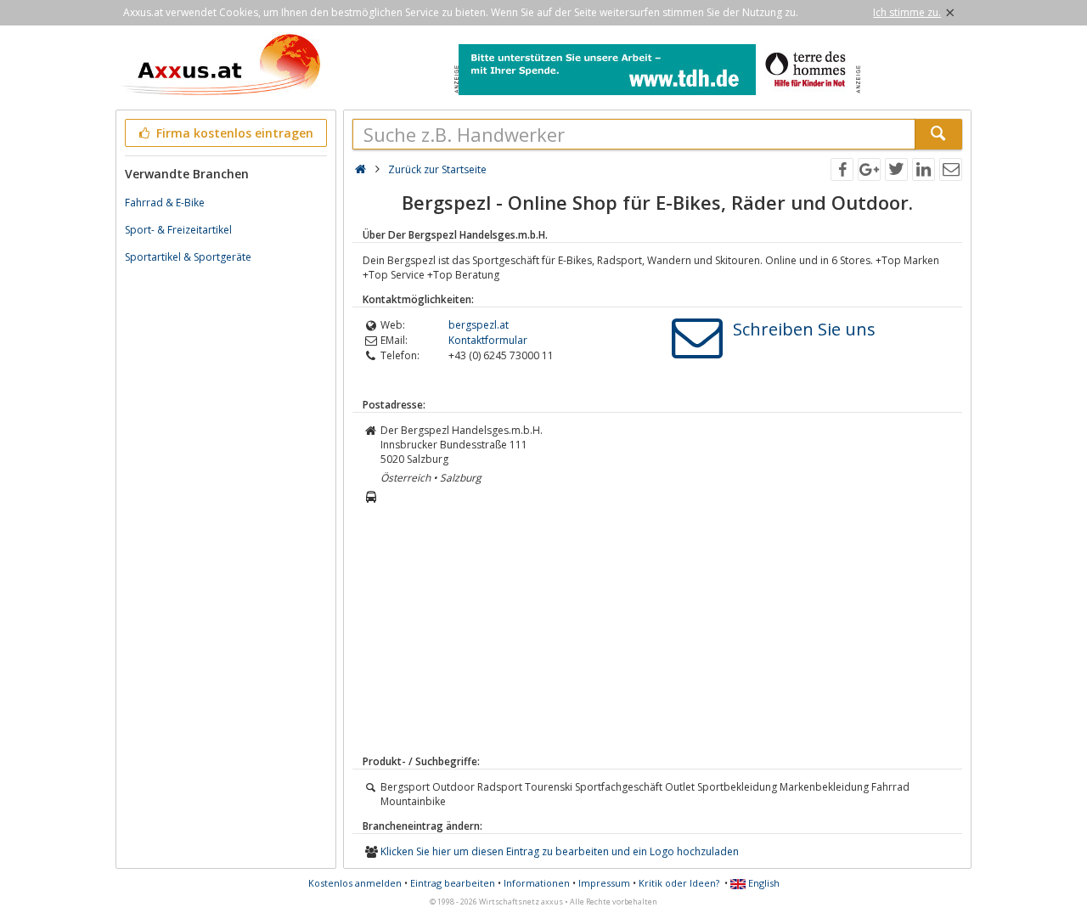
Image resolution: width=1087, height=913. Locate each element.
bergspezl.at (478, 325)
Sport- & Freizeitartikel (178, 230)
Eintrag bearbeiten (452, 882)
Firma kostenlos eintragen (233, 133)
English (763, 882)
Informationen (537, 882)
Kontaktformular (487, 340)
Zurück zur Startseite (437, 169)
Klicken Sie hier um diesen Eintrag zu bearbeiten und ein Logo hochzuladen (559, 851)
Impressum (604, 882)
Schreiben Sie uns (804, 329)
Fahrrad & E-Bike (165, 202)
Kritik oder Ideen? (679, 882)
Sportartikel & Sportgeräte (188, 257)
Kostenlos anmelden (355, 882)
